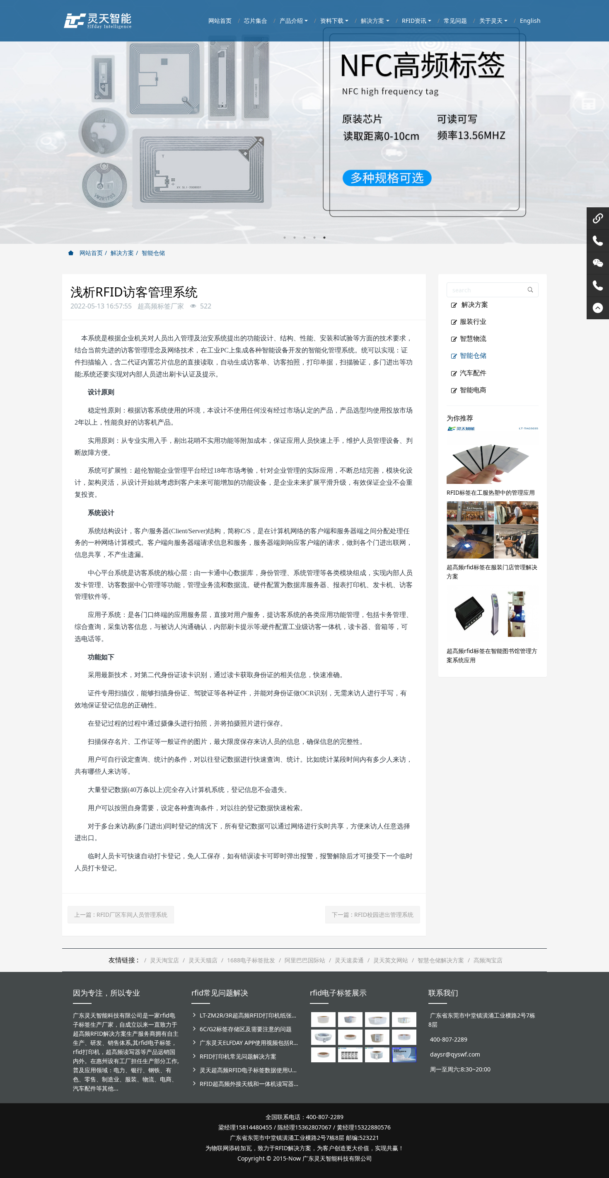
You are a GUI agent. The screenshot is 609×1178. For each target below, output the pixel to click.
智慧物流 (473, 338)
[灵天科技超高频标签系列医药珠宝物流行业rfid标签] (377, 1019)
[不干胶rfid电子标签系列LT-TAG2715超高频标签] (323, 1054)
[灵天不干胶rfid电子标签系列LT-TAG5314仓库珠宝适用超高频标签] (404, 1019)
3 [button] (304, 237)
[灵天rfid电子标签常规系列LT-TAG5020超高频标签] (323, 1036)
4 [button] (314, 237)
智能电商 (473, 389)
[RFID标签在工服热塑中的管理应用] (493, 454)
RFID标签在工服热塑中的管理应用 (491, 492)
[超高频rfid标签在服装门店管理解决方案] (493, 529)
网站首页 (90, 253)
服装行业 (473, 321)
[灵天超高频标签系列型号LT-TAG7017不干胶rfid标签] (350, 1054)
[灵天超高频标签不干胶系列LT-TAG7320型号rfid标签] (350, 1019)
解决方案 (122, 253)
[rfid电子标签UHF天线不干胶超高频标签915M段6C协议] (377, 1054)
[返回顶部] (598, 308)
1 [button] (284, 237)
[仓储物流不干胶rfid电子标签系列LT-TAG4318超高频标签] (404, 1036)
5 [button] (324, 237)
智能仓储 (153, 253)
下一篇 (372, 914)
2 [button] (294, 237)
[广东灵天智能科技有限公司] (97, 18)
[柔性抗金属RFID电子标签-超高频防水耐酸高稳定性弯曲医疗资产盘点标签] (404, 1054)
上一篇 (120, 914)
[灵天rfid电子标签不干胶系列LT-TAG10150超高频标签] (377, 1036)
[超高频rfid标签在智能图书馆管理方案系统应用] (493, 613)
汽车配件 (473, 372)
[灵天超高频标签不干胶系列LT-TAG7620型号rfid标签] (323, 1019)
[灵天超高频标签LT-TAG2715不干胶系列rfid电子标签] (350, 1036)
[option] (304, 122)
